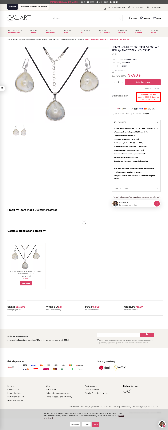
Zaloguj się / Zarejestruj (116, 7)
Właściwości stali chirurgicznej (96, 393)
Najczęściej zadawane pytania (58, 393)
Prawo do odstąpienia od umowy (59, 397)
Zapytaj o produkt (153, 88)
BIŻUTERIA (12, 7)
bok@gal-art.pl (155, 7)
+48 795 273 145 (137, 7)
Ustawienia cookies (15, 400)
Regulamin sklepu (14, 393)
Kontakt (10, 386)
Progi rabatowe (91, 386)
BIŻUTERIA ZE (85, 31)
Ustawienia (75, 424)
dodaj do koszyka (143, 82)
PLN (134, 18)
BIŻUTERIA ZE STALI (15, 31)
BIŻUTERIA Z (50, 31)
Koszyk (158, 18)
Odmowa (86, 424)
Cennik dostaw (13, 389)
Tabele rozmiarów (92, 389)
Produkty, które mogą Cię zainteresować (32, 210)
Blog (48, 386)
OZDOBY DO (122, 31)
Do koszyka (26, 283)
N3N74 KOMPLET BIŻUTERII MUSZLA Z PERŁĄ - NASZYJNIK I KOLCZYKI (26, 273)
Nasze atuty (51, 389)
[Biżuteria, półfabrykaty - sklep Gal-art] (19, 17)
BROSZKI (138, 31)
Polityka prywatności (15, 397)
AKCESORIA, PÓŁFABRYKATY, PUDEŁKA (34, 7)
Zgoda (95, 424)
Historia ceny (121, 70)
